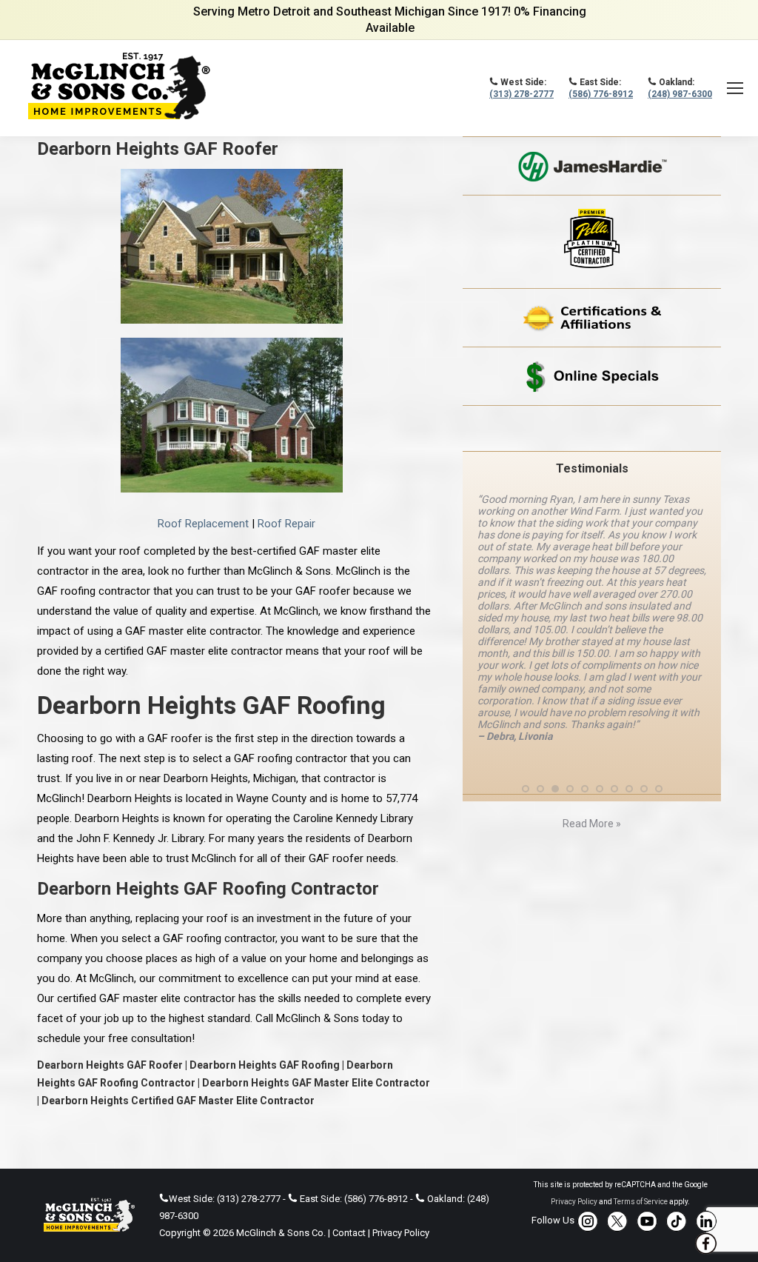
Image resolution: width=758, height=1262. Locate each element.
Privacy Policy (400, 1232)
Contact (349, 1232)
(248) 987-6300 (680, 94)
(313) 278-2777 (521, 94)
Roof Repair (286, 523)
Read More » (592, 823)
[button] (525, 788)
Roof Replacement (203, 523)
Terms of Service (641, 1202)
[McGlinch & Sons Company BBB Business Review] (592, 428)
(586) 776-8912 (600, 94)
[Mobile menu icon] (735, 88)
